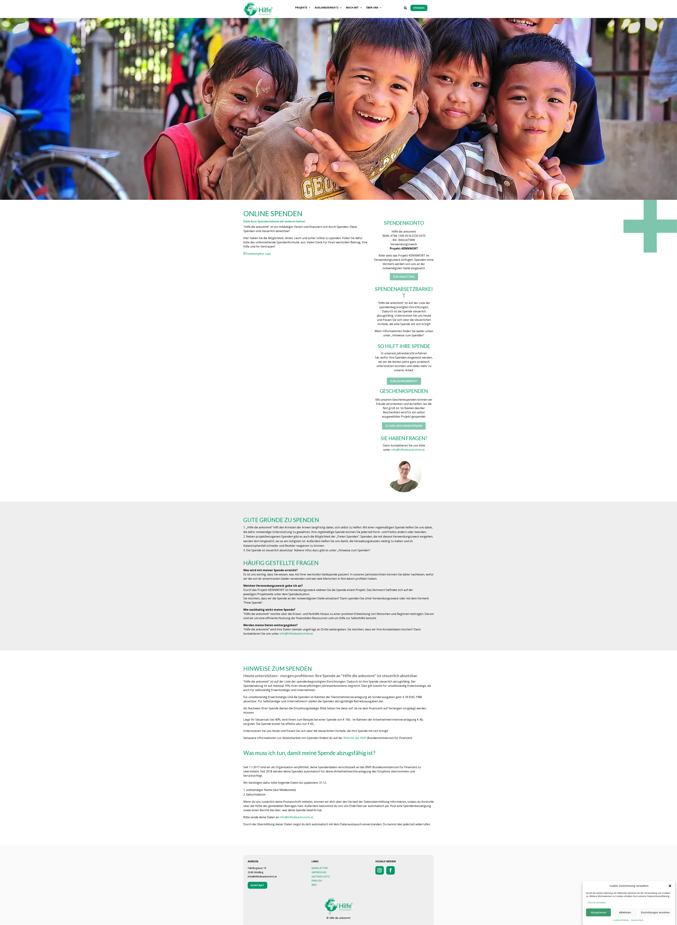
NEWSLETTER (320, 868)
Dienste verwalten (597, 902)
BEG (314, 884)
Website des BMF (354, 738)
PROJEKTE (301, 7)
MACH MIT (352, 7)
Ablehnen (625, 912)
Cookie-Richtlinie (621, 920)
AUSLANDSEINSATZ (326, 7)
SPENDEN (419, 8)
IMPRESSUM (319, 872)
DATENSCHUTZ (321, 876)
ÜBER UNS (372, 7)
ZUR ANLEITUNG (404, 277)
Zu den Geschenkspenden (403, 426)
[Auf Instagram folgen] (379, 870)
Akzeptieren (598, 912)
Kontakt (257, 885)
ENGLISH (317, 880)
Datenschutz (637, 920)
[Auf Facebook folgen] (390, 870)
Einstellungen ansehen (655, 912)
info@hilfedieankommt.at (408, 450)
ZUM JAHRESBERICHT (404, 381)
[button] (670, 886)
